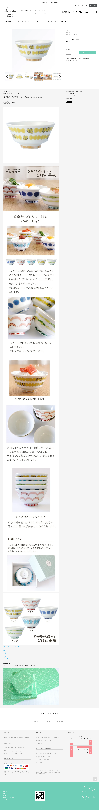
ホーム (4, 786)
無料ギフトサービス (7, 793)
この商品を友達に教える (71, 93)
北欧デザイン (68, 32)
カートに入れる (88, 53)
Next (60, 76)
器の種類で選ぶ (8, 22)
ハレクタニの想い (52, 22)
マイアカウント (80, 5)
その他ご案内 (6, 795)
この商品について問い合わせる (73, 96)
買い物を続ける (69, 98)
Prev (7, 76)
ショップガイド (37, 22)
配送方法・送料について (8, 791)
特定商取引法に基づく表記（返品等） (74, 91)
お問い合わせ (65, 22)
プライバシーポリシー (7, 799)
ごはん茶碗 (68, 30)
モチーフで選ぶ (23, 22)
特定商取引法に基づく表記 (8, 797)
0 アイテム (93, 5)
